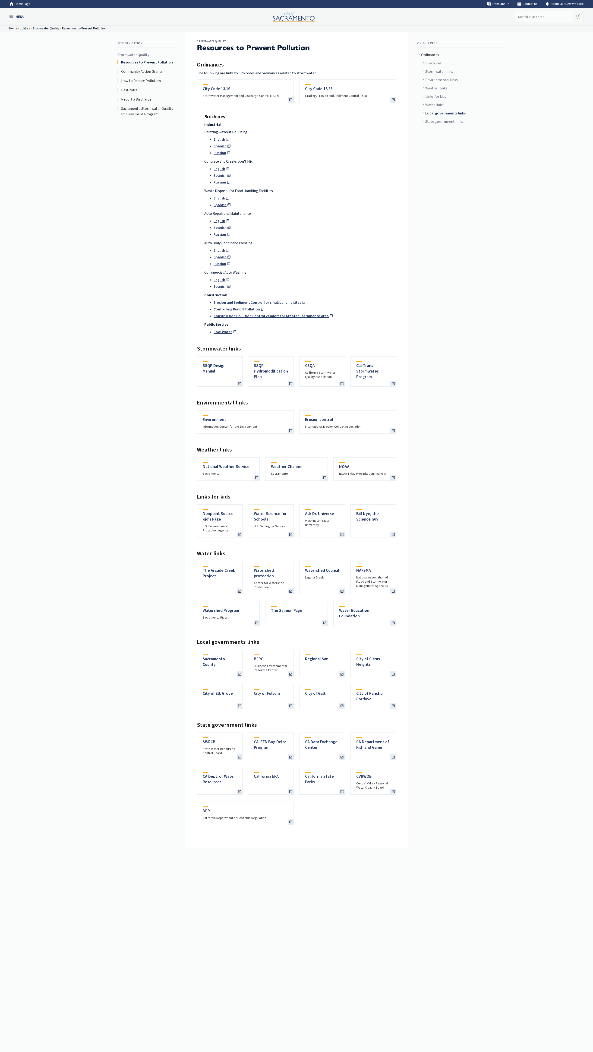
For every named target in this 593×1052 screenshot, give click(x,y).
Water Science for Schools (270, 516)
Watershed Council (322, 570)
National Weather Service (226, 467)
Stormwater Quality (46, 28)
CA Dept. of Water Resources (219, 779)
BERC (258, 659)
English (219, 139)
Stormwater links (439, 71)
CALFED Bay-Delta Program (270, 744)
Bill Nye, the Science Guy (367, 516)
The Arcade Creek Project (219, 573)
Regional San (316, 659)
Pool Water (223, 332)
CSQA (310, 366)
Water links (434, 104)
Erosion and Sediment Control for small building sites (257, 302)
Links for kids (435, 96)
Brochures (433, 63)
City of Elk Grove (218, 693)
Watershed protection (264, 573)
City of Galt (315, 693)
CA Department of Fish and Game (372, 744)
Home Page (23, 4)
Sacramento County (214, 661)
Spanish (220, 146)
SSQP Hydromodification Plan (271, 371)
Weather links (436, 88)
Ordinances (430, 54)
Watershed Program (221, 610)
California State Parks (319, 779)
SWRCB (209, 742)
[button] (17, 16)
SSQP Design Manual (214, 368)
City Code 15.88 (319, 89)
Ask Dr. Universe (319, 514)
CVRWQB (364, 776)
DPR (206, 811)
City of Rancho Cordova (369, 696)
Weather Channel (287, 467)
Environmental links (441, 79)
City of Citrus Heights (368, 661)
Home (13, 28)
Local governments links (445, 113)
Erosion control (319, 420)
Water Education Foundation (354, 613)
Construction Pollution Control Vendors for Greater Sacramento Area (271, 316)
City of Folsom (267, 693)
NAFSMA (363, 570)
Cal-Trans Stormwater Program (367, 371)
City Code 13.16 (216, 89)
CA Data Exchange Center (321, 744)
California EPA (266, 776)
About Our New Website (564, 4)
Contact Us (527, 4)
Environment (214, 420)
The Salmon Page (286, 610)
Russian (220, 152)
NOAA (344, 467)
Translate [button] (498, 4)
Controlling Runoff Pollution (237, 309)
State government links (444, 121)
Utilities (25, 28)
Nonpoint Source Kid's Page (218, 516)
